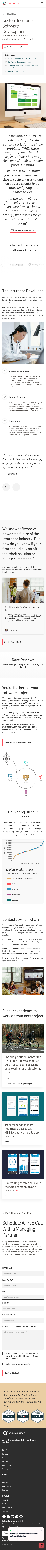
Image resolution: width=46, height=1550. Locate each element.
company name (9, 1315)
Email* (5, 1291)
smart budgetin (19, 188)
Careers (5, 1458)
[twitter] (4, 1516)
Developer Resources (9, 1469)
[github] (12, 1516)
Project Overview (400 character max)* (20, 1326)
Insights (5, 1454)
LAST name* (7, 1280)
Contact (5, 1500)
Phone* (5, 1303)
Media (4, 1504)
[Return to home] (13, 1433)
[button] (42, 3)
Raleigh (5, 1490)
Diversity (5, 1461)
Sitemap (5, 1511)
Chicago (5, 1482)
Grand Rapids (7, 1486)
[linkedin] (16, 1516)
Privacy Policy (7, 1507)
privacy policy (12, 1358)
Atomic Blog (6, 1465)
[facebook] (8, 1516)
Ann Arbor (5, 1479)
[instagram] (21, 1516)
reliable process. (23, 192)
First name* (7, 1268)
